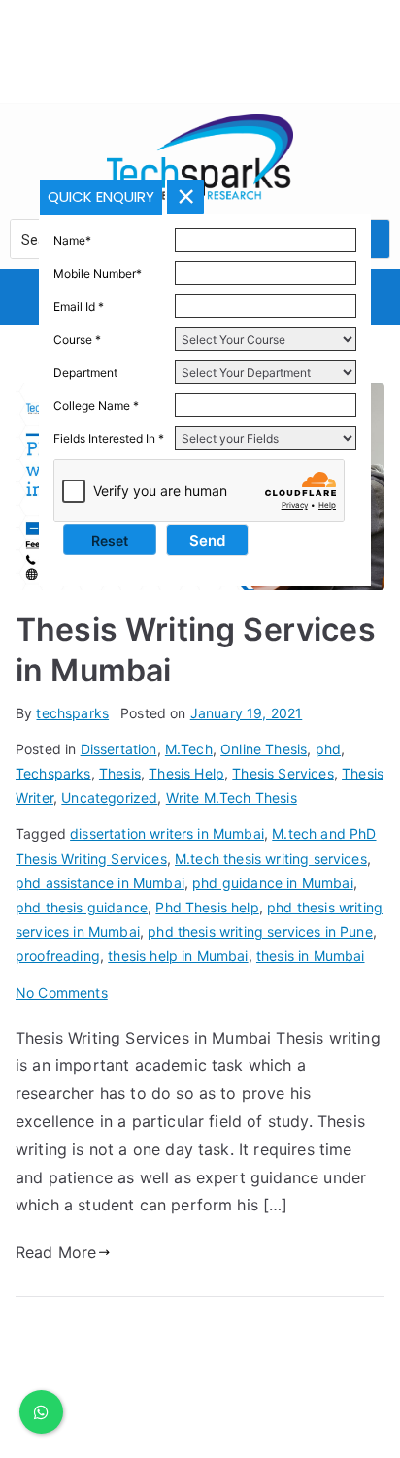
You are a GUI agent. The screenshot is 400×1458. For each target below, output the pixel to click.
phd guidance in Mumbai (272, 883)
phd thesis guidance (82, 907)
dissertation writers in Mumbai (167, 833)
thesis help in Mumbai (178, 955)
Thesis (120, 773)
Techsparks (53, 773)
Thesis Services (282, 773)
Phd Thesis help (206, 907)
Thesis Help (186, 773)
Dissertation (119, 749)
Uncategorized (109, 797)
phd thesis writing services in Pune (260, 931)
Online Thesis (263, 749)
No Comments (62, 992)
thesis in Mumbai (310, 955)
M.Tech (189, 749)
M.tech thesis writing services (271, 858)
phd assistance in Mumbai (100, 883)
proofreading (58, 955)
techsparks (72, 713)
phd (328, 749)
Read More (56, 1252)
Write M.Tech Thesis (231, 797)
